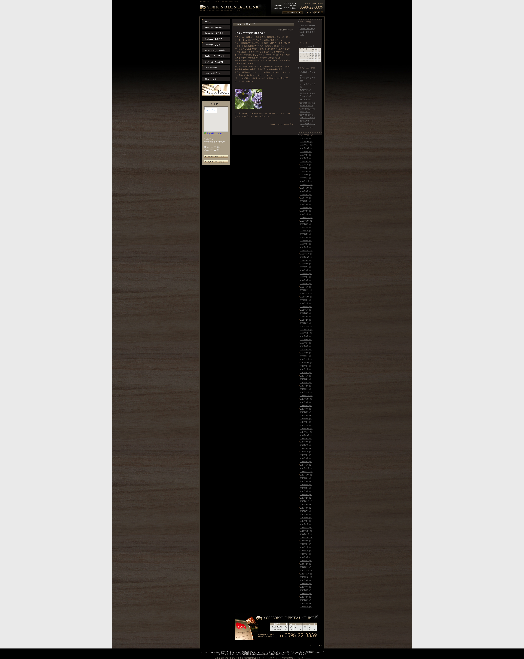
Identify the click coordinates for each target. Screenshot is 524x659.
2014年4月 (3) (306, 557)
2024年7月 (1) (306, 198)
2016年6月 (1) (306, 488)
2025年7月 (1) (306, 158)
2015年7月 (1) (306, 511)
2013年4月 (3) (306, 597)
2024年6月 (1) (306, 201)
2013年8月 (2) (306, 584)
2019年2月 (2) (306, 386)
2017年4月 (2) (306, 455)
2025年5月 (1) (306, 165)
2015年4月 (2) (306, 518)
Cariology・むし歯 (281, 652)
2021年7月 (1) (306, 303)
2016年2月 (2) (306, 498)
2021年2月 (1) (306, 320)
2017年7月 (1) (306, 445)
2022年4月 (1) (306, 277)
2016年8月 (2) (306, 481)
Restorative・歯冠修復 (240, 652)
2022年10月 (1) (306, 257)
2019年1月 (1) (306, 389)
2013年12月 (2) (306, 570)
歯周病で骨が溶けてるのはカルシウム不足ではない (307, 124)
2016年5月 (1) (306, 491)
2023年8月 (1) (306, 224)
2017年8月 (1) (306, 442)
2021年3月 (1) (306, 316)
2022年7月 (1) (306, 267)
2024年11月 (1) (306, 184)
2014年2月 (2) (306, 564)
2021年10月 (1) (306, 297)
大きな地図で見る (214, 133)
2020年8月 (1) (306, 340)
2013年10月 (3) (306, 577)
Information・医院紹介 (219, 652)
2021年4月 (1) (306, 313)
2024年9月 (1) (306, 191)
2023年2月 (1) (306, 244)
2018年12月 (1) (306, 392)
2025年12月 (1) (306, 142)
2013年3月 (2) (306, 600)
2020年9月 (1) (306, 336)
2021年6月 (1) (306, 307)
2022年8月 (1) (306, 264)
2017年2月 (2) (306, 461)
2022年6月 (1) (306, 270)
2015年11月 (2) (306, 501)
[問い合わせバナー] (277, 639)
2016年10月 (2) (306, 475)
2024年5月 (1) (306, 204)
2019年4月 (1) (306, 379)
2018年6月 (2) (306, 412)
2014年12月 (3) (306, 531)
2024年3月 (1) (306, 211)
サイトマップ (300, 654)
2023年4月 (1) (306, 237)
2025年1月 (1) (306, 178)
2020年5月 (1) (306, 346)
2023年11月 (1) (306, 218)
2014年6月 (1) (306, 551)
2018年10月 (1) (306, 399)
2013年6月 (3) (306, 590)
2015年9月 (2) (306, 504)
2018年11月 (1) (306, 396)
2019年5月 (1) (306, 376)
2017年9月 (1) (306, 438)
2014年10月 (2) (306, 537)
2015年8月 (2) (306, 508)
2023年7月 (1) (306, 227)
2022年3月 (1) (306, 280)
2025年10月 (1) (306, 148)
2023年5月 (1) (306, 234)
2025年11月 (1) (306, 145)
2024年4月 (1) (306, 208)
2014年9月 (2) (306, 541)
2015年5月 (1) (306, 514)
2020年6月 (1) (306, 343)
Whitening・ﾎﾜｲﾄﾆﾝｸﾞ (261, 652)
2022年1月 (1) (306, 287)
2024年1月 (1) (306, 214)
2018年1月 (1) (306, 425)
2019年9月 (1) (306, 366)
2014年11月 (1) (306, 534)
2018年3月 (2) (306, 422)
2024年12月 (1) (306, 181)
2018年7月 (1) (306, 409)
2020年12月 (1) (306, 326)
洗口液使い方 (306, 90)
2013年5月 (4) (306, 594)
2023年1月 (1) (306, 247)
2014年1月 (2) (306, 567)
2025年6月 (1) (306, 161)
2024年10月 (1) (306, 188)
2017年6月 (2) (306, 448)
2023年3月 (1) (306, 241)
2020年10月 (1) (306, 333)
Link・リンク (287, 654)
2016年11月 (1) (306, 471)
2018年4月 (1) (306, 419)
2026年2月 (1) (306, 138)
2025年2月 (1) (306, 175)
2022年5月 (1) (306, 274)
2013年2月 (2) (306, 603)
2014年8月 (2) (306, 544)
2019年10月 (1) (306, 363)
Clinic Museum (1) (307, 25)
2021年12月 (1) (306, 290)
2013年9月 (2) (306, 580)
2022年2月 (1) (306, 283)
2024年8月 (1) (306, 194)
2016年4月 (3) (306, 495)
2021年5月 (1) (306, 310)
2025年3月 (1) (306, 171)
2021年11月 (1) (306, 293)
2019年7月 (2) (306, 369)
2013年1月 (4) (306, 607)
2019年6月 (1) (306, 372)
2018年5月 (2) (306, 415)
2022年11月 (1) (306, 254)
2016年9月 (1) (306, 478)
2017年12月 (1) (306, 429)
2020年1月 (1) (306, 356)
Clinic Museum (256, 654)
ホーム (204, 652)
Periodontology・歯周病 (301, 652)
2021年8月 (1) (306, 300)
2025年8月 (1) (306, 155)
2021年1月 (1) (306, 323)
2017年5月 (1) (306, 452)
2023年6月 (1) (306, 231)
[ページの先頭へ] (317, 645)
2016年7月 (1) (306, 485)
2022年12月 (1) (306, 250)
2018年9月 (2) (306, 402)
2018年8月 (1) (306, 406)
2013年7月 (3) (306, 587)
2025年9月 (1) (306, 152)
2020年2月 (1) (306, 353)
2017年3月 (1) (306, 458)
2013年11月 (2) (306, 574)
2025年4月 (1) (306, 168)
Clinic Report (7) (307, 29)
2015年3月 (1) (306, 521)
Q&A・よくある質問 (239, 654)
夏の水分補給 (306, 99)
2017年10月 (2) (306, 435)
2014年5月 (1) (306, 554)
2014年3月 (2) (306, 560)
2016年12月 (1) (306, 468)
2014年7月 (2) (306, 547)
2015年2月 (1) (306, 524)
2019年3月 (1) (306, 382)
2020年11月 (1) (306, 330)
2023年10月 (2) (306, 221)
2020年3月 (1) (306, 349)
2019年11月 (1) (306, 359)
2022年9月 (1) (306, 260)
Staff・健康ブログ (272, 654)
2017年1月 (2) (306, 465)
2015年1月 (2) (306, 527)
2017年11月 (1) (306, 432)
